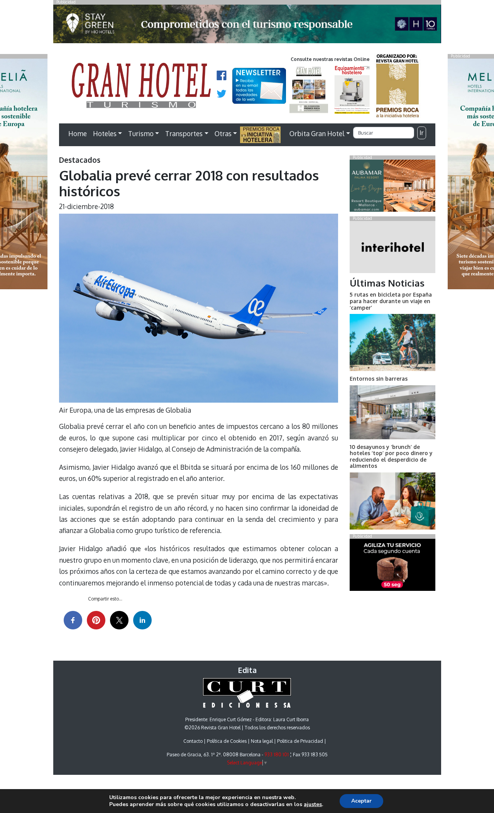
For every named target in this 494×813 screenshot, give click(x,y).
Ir (421, 133)
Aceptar (361, 801)
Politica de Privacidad (300, 741)
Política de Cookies (227, 741)
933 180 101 (276, 754)
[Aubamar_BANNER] (392, 187)
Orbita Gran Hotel (316, 133)
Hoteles (105, 133)
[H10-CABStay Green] (247, 26)
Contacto (193, 741)
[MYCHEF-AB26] (392, 566)
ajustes (313, 804)
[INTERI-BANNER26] (392, 248)
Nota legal (262, 741)
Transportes (184, 133)
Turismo (141, 133)
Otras (223, 133)
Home (77, 133)
